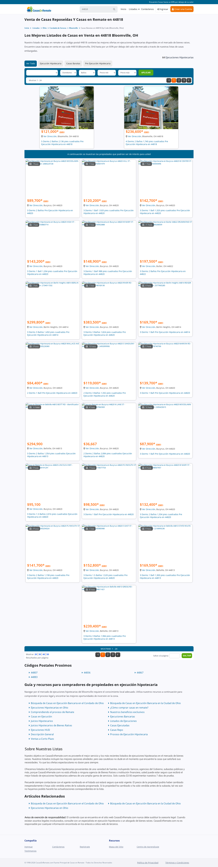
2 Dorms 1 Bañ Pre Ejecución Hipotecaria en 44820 (52, 393)
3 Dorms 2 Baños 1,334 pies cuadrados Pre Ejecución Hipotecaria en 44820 (161, 516)
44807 (34, 672)
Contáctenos (147, 9)
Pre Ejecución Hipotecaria (97, 63)
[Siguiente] (189, 80)
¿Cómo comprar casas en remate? (129, 707)
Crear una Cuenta (183, 9)
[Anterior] (168, 80)
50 (48, 654)
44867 (140, 672)
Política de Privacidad (147, 862)
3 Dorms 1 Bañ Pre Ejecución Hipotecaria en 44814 (165, 332)
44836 (87, 672)
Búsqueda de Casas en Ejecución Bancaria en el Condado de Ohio (67, 703)
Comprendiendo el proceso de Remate (52, 712)
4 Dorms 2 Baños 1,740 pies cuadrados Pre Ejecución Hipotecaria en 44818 (147, 143)
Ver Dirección (50, 136)
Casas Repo (116, 730)
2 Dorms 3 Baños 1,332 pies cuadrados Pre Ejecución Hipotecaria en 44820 (104, 394)
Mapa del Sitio (116, 846)
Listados (133, 9)
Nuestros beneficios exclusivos (127, 712)
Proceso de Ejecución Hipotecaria (129, 734)
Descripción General (42, 734)
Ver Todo (30, 63)
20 (36, 654)
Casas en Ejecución (41, 716)
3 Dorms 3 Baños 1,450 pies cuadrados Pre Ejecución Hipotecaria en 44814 (48, 333)
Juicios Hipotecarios (42, 721)
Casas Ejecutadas (119, 725)
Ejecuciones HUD (40, 730)
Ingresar (163, 9)
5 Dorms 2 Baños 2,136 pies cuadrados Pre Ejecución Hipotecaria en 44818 (62, 143)
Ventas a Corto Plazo (42, 738)
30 (40, 654)
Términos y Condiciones (177, 862)
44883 (34, 677)
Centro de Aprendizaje (148, 846)
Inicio (123, 9)
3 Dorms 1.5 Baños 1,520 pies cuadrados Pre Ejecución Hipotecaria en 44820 (105, 576)
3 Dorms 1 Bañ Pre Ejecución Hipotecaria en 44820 (165, 393)
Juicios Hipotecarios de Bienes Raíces (51, 725)
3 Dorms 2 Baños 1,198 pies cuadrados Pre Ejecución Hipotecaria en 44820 (48, 576)
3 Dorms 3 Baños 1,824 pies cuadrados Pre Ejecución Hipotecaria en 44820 (104, 333)
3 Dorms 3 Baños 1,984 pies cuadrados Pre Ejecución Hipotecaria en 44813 (104, 637)
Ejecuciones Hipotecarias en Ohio (49, 707)
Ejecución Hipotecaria (50, 63)
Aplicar (146, 72)
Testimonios (30, 850)
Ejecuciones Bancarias (122, 716)
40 (44, 654)
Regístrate (85, 846)
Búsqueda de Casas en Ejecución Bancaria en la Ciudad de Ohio (145, 703)
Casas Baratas (73, 63)
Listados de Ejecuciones (123, 721)
